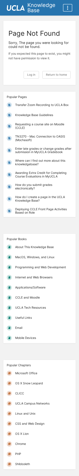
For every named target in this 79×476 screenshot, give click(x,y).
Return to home (56, 74)
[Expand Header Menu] (67, 8)
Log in (31, 74)
